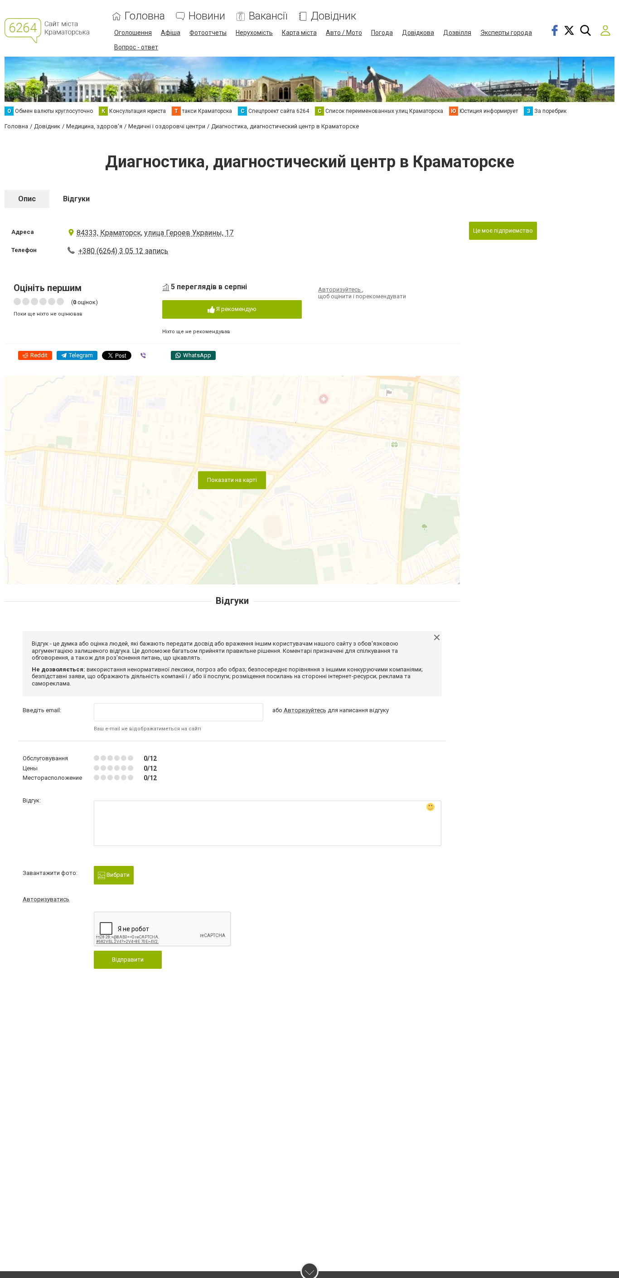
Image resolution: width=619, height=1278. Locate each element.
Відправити (128, 959)
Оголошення (133, 32)
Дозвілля (457, 32)
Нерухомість (254, 32)
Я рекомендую (235, 309)
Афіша (170, 32)
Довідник (333, 16)
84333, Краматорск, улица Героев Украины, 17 (155, 232)
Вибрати (117, 874)
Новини (207, 16)
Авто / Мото (344, 32)
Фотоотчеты (208, 32)
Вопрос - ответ (136, 47)
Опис (27, 198)
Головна (145, 16)
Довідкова (418, 32)
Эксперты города (506, 32)
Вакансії (268, 16)
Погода (382, 32)
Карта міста (299, 32)
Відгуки (76, 198)
